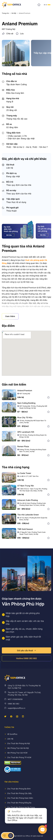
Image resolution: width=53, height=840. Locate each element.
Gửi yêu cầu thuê (25, 650)
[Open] (47, 4)
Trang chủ (5, 13)
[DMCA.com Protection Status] (12, 762)
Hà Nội (13, 13)
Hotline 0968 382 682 (26, 658)
